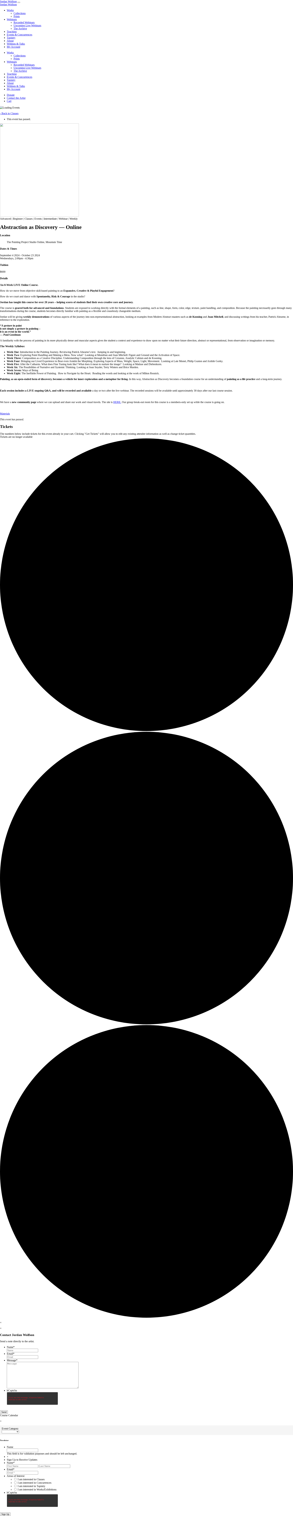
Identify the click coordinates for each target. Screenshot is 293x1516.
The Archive (20, 28)
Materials (5, 413)
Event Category (10, 1428)
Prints (17, 16)
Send (3, 1412)
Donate (11, 94)
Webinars (12, 19)
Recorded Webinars (24, 22)
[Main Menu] (18, 2)
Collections (20, 13)
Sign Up (5, 1514)
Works (10, 10)
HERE (117, 402)
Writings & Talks (16, 43)
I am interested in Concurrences (34, 1482)
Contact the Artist (16, 98)
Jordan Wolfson (8, 1)
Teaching (12, 31)
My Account (13, 46)
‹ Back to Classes (9, 113)
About (10, 40)
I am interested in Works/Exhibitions (37, 1489)
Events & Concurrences (19, 34)
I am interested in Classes (31, 1479)
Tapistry (11, 37)
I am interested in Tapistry (31, 1486)
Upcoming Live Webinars (27, 25)
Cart (9, 101)
